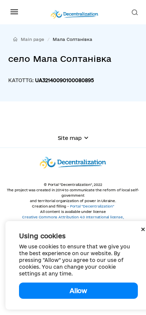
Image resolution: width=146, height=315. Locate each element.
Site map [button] (70, 138)
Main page (32, 39)
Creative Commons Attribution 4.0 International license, (73, 217)
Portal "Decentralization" (92, 206)
